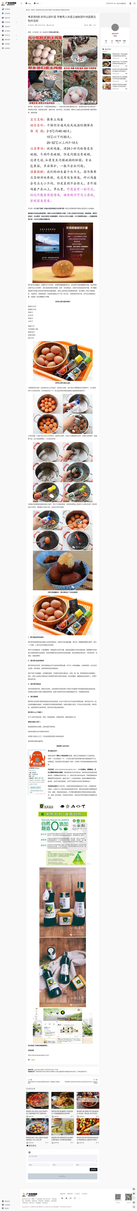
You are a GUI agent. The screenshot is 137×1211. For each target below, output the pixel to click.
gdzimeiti (51, 25)
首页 (28, 10)
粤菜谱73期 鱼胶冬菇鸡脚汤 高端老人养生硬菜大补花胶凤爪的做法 (119, 70)
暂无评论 (32, 1146)
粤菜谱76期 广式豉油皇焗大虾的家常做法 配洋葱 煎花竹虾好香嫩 (119, 55)
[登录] (130, 3)
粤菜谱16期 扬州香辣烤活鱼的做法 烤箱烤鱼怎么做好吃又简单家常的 (87, 1139)
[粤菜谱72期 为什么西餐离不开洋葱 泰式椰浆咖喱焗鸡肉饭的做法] (107, 79)
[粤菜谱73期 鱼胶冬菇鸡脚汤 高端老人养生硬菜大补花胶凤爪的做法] (107, 71)
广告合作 (77, 1193)
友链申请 (62, 1193)
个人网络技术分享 (33, 1206)
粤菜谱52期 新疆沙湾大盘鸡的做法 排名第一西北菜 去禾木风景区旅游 (88, 1112)
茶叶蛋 (56, 32)
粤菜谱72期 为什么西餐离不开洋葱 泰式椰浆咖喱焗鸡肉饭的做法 (119, 78)
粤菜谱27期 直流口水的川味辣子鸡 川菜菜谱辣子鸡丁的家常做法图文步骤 (37, 1112)
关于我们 (84, 1193)
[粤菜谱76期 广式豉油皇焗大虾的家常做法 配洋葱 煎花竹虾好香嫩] (107, 56)
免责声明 (70, 1193)
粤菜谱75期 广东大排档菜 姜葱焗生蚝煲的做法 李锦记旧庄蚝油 (119, 62)
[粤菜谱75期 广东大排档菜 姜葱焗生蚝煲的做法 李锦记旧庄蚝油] (107, 64)
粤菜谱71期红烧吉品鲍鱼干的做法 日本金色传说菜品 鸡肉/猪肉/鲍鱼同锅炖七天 (119, 85)
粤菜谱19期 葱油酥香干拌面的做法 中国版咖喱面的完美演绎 (62, 1112)
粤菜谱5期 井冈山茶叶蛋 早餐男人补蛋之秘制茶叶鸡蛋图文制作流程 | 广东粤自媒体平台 (61, 1071)
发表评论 (93, 1169)
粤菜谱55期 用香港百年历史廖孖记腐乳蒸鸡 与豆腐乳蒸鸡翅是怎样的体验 (62, 1139)
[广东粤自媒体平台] (30, 1195)
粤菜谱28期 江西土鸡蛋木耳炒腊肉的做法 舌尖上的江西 (37, 1139)
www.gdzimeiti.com (48, 1206)
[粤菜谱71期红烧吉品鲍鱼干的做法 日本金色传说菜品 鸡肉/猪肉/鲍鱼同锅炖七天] (107, 87)
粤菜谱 (32, 10)
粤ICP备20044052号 (65, 1206)
